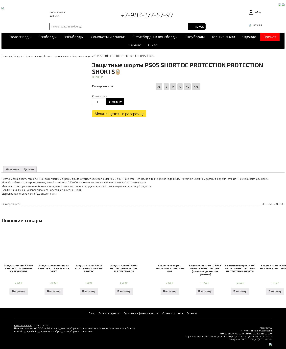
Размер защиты (102, 86)
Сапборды (47, 36)
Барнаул (54, 15)
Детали (29, 169)
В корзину (115, 101)
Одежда (249, 36)
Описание (12, 169)
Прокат (269, 36)
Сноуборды (195, 36)
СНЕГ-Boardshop (23, 325)
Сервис (135, 45)
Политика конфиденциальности (141, 313)
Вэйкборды (74, 36)
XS (159, 86)
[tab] (12, 169)
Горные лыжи (223, 36)
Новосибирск (57, 11)
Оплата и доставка (172, 313)
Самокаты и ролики (108, 36)
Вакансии (192, 313)
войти (257, 12)
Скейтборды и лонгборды (155, 36)
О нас (153, 45)
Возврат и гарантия (109, 313)
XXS (196, 86)
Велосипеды (20, 36)
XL (187, 86)
